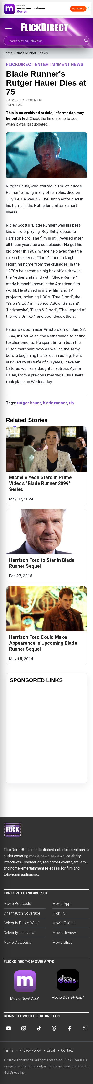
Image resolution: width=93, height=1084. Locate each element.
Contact (67, 1050)
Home (8, 53)
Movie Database (17, 942)
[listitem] (46, 465)
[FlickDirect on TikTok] (39, 1028)
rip (71, 402)
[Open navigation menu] (8, 28)
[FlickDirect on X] (84, 1028)
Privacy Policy (30, 1050)
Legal (51, 1050)
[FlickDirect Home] (46, 27)
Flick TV (59, 913)
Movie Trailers (64, 923)
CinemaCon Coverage (22, 913)
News (44, 53)
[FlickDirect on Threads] (54, 1028)
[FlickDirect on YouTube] (8, 1028)
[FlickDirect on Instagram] (23, 1028)
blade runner (55, 402)
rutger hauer (29, 402)
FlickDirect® (74, 1060)
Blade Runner (26, 53)
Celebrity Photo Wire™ (22, 923)
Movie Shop (62, 942)
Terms (8, 1050)
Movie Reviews (65, 932)
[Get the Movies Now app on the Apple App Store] (46, 9)
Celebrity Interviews (20, 932)
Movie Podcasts (17, 903)
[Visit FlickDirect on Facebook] (69, 1028)
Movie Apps (62, 903)
